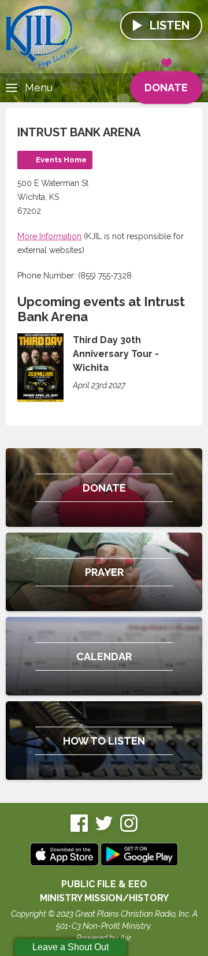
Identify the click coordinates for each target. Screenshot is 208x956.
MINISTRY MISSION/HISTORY (104, 897)
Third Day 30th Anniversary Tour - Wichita (116, 353)
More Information (49, 236)
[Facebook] (79, 829)
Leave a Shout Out (70, 947)
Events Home (61, 159)
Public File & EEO (104, 884)
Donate (166, 87)
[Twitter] (104, 829)
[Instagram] (129, 829)
